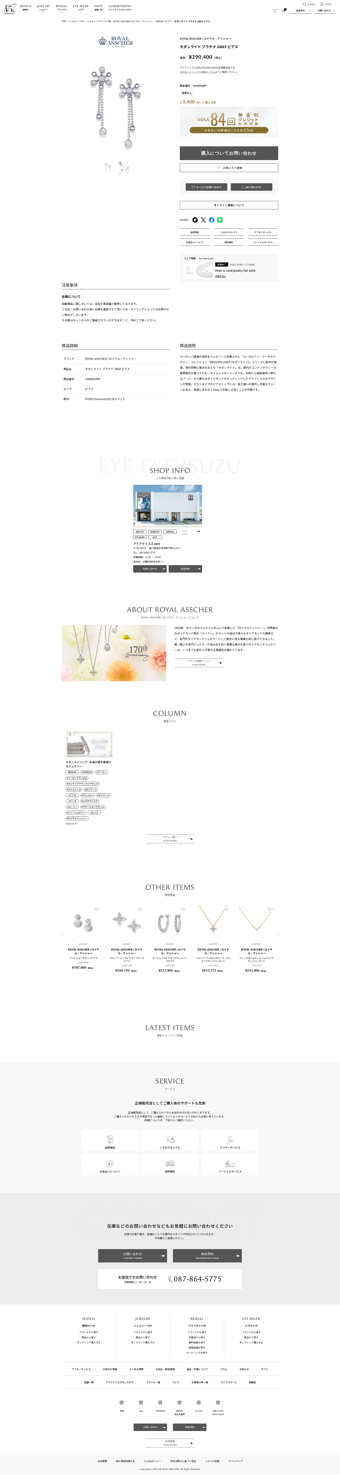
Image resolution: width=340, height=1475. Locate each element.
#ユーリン (72, 806)
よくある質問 (136, 1369)
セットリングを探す (197, 1352)
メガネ (81, 8)
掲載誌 (252, 1382)
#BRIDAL (72, 772)
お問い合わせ (324, 10)
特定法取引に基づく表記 (183, 1461)
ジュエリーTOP (76, 21)
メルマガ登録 (212, 1461)
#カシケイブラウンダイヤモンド (82, 783)
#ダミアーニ (91, 789)
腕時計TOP (88, 1325)
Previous (63, 934)
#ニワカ (72, 795)
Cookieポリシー (152, 1461)
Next (277, 934)
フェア (175, 1382)
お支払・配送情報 (165, 1369)
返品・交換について (197, 1369)
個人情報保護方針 (125, 1461)
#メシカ (72, 800)
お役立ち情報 (110, 1369)
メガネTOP (251, 1325)
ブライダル (61, 8)
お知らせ (244, 1369)
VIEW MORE (185, 532)
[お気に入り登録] (96, 909)
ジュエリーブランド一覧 (99, 21)
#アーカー (101, 772)
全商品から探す (197, 1337)
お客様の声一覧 (200, 1382)
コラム (223, 1369)
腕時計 (25, 8)
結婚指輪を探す (197, 1347)
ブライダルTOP (197, 1325)
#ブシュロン (87, 795)
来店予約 (300, 10)
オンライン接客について (229, 205)
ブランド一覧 (153, 1382)
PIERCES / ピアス (164, 21)
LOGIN (328, 4)
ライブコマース (228, 1382)
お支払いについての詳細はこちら (197, 71)
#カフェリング (74, 789)
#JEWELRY (87, 772)
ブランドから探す (88, 1332)
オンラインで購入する (89, 1342)
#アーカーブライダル (77, 777)
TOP (64, 21)
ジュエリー (43, 8)
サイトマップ (235, 1461)
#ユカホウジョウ (89, 800)
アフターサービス (81, 1369)
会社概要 (102, 1461)
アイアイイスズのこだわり (120, 8)
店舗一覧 (98, 8)
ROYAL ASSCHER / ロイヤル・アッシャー (133, 21)
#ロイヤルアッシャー (77, 818)
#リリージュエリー (76, 812)
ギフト (264, 1369)
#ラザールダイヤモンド (92, 806)
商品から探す (89, 1337)
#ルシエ (94, 812)
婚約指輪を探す (197, 1342)
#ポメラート (103, 795)
